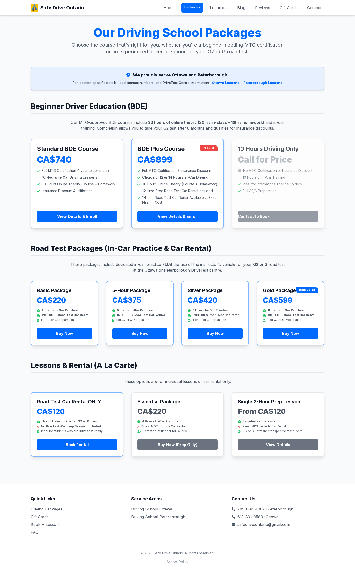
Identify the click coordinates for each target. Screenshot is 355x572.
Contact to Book (254, 216)
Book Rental (77, 444)
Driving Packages (46, 509)
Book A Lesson (45, 524)
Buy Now (64, 333)
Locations (218, 7)
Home (169, 7)
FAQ (34, 532)
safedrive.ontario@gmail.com (263, 524)
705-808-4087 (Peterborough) (266, 509)
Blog (241, 7)
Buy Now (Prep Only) (178, 444)
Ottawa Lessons (225, 83)
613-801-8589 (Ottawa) (258, 516)
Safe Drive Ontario (62, 8)
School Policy (177, 562)
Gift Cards (289, 7)
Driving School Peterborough (158, 516)
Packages (192, 7)
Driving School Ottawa (151, 509)
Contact (314, 7)
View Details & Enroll (77, 216)
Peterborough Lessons (262, 83)
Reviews (262, 7)
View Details (278, 444)
